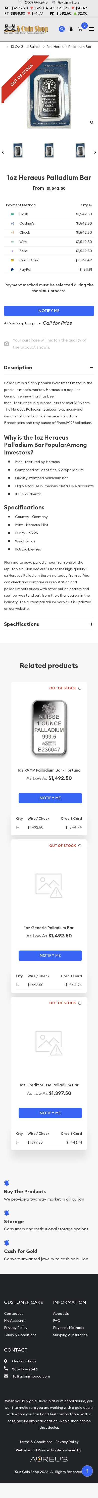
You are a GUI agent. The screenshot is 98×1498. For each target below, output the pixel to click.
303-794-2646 (25, 1369)
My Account (14, 1320)
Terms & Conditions (20, 1335)
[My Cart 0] (81, 28)
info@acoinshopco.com (30, 1376)
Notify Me (49, 310)
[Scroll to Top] (86, 1470)
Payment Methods (68, 1327)
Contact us (13, 1313)
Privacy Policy (15, 1327)
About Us (61, 1313)
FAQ (56, 1320)
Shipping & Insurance (70, 1335)
